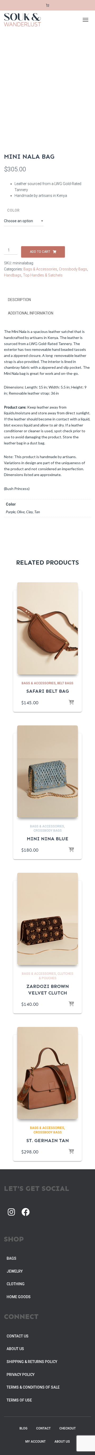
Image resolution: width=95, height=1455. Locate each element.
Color (13, 210)
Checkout (67, 1428)
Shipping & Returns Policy (32, 1362)
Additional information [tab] (30, 313)
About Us (15, 1349)
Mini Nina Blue (47, 839)
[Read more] (71, 850)
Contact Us (17, 1336)
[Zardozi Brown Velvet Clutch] (47, 919)
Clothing (16, 1284)
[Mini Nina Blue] (47, 771)
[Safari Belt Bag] (47, 628)
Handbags (12, 275)
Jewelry (15, 1271)
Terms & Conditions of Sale (33, 1387)
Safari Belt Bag (47, 691)
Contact (43, 1428)
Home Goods (19, 1297)
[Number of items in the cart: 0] (47, 5)
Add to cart (40, 252)
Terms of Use (19, 1400)
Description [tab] (19, 300)
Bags (11, 1258)
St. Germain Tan (47, 1140)
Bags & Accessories (40, 269)
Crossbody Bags (73, 269)
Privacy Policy (21, 1374)
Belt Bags (65, 683)
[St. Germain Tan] (47, 1073)
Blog (23, 1428)
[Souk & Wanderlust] (24, 19)
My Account (35, 1441)
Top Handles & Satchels (43, 275)
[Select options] (71, 702)
